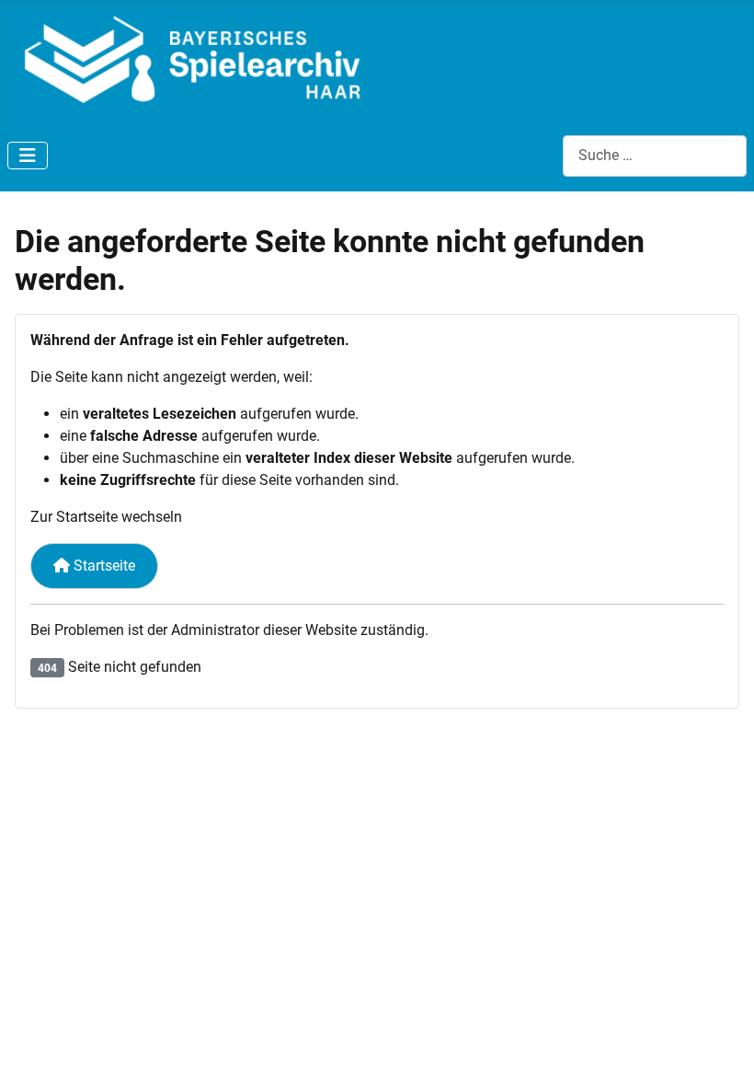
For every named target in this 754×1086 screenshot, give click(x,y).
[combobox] (655, 156)
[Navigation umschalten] (27, 155)
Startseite (102, 565)
